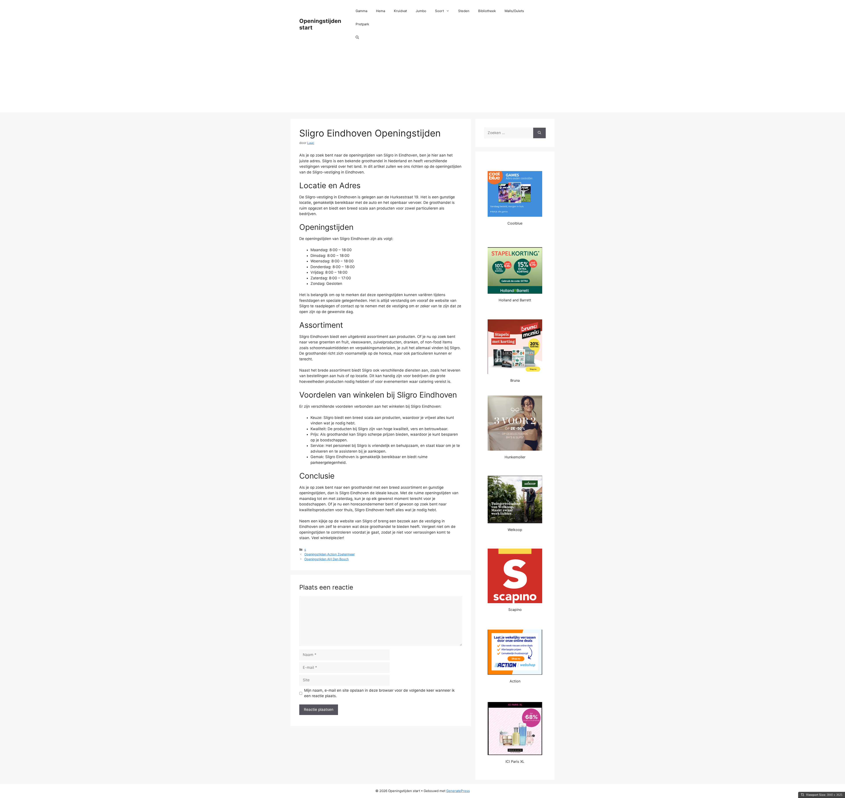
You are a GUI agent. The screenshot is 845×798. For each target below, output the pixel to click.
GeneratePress (458, 791)
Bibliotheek (487, 11)
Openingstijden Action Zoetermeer (329, 554)
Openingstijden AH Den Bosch (326, 559)
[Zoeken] (539, 133)
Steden (463, 11)
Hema (380, 11)
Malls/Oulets (514, 11)
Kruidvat (400, 11)
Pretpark (362, 24)
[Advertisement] (422, 81)
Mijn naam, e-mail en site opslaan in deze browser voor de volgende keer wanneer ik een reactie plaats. (379, 693)
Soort (439, 11)
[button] (357, 37)
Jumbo (421, 11)
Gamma (361, 11)
